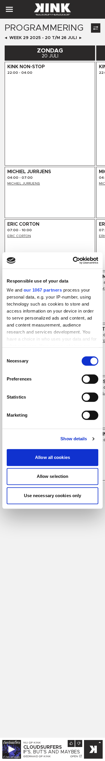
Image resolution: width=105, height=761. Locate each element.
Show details (73, 438)
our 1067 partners (43, 289)
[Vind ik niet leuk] (78, 743)
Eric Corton (19, 236)
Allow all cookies (52, 457)
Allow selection (53, 476)
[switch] (90, 379)
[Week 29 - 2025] (6, 38)
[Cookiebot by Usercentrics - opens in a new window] (74, 260)
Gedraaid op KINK (37, 756)
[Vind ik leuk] (71, 743)
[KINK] (93, 749)
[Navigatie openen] (9, 9)
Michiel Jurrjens (23, 183)
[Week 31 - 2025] (80, 38)
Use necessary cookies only (52, 495)
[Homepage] (52, 9)
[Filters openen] (95, 28)
